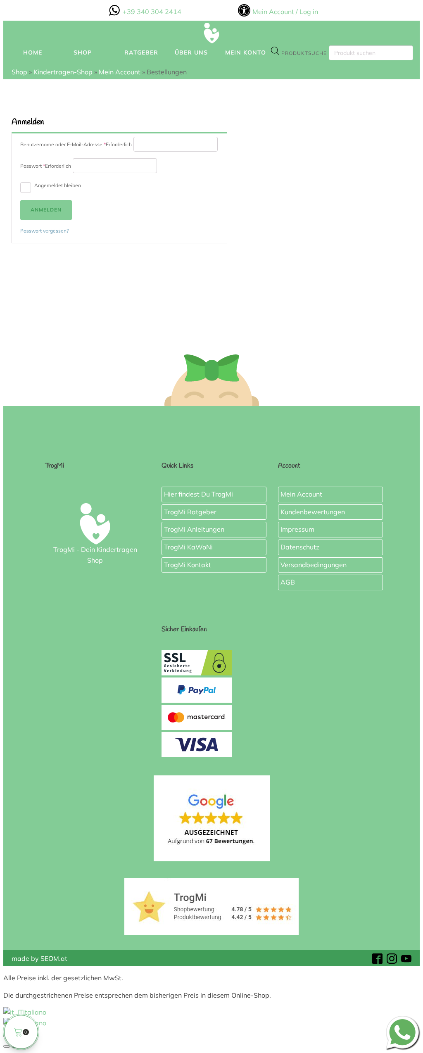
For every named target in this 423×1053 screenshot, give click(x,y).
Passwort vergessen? (44, 231)
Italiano (34, 1012)
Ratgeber (141, 52)
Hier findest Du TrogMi (198, 494)
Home (32, 52)
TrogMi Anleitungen (194, 529)
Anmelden (46, 210)
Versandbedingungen (313, 564)
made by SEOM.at (39, 959)
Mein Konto (245, 52)
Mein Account (119, 72)
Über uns (191, 52)
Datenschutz (299, 547)
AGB (287, 582)
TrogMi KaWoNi (188, 547)
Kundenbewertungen (312, 511)
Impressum (297, 529)
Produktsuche (304, 53)
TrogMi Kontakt (187, 564)
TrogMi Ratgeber (190, 511)
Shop (83, 52)
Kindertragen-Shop (63, 72)
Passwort (45, 166)
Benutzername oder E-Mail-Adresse (76, 144)
